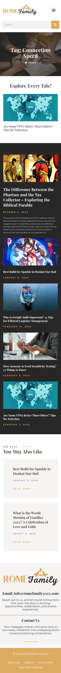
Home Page (14, 662)
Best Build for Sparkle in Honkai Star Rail (29, 271)
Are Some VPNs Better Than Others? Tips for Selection (28, 128)
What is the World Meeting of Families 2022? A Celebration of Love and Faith (30, 520)
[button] (53, 10)
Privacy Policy (45, 662)
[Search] (55, 25)
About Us (29, 662)
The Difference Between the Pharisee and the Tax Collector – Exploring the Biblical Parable (28, 197)
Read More (22, 488)
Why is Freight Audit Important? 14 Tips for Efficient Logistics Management (28, 319)
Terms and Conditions (30, 667)
